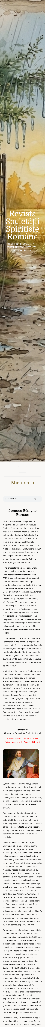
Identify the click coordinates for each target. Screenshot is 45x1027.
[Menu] (22, 469)
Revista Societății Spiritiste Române (22, 225)
